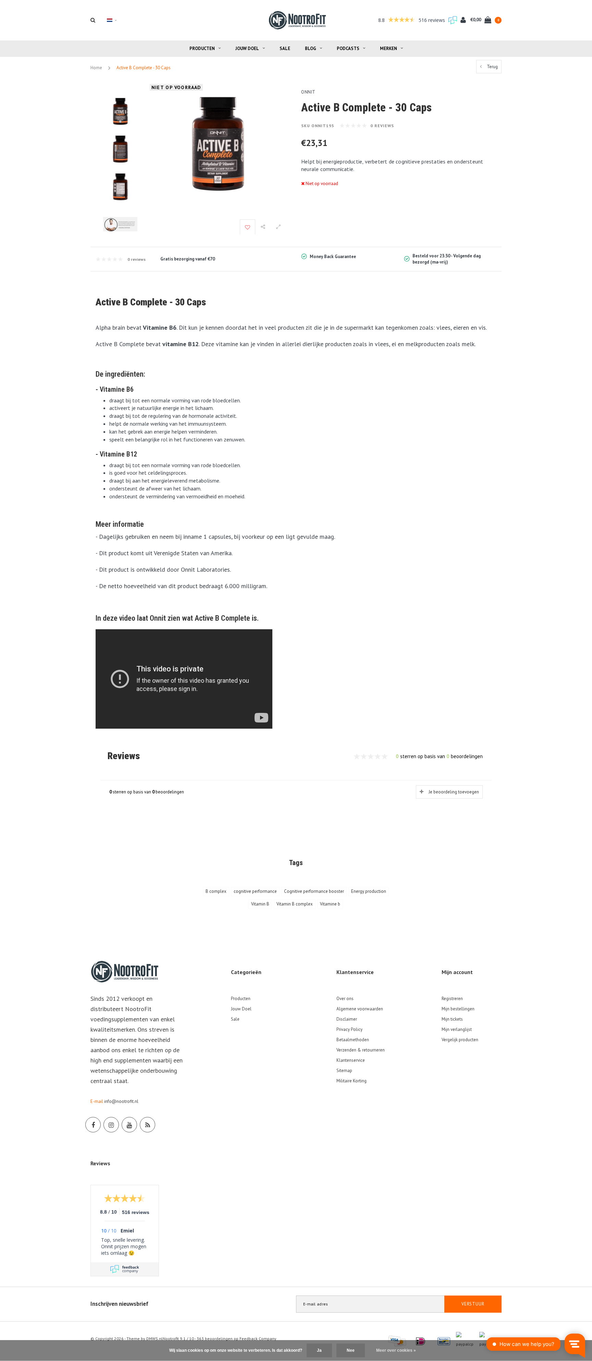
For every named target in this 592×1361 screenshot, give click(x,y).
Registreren (452, 998)
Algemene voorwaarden (359, 1009)
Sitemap (344, 1070)
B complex (216, 891)
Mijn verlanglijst (457, 1029)
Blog (310, 48)
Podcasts (348, 48)
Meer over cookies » (396, 1350)
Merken (388, 48)
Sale (285, 48)
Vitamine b (330, 904)
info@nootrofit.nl (121, 1101)
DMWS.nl (154, 1338)
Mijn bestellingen (458, 1009)
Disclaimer (346, 1019)
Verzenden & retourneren (360, 1050)
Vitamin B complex (294, 904)
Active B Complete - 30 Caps (143, 68)
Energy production (368, 891)
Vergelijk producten (460, 1040)
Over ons (345, 998)
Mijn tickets (452, 1019)
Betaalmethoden (352, 1040)
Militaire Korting (351, 1081)
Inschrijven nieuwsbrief (119, 1304)
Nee (351, 1350)
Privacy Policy (349, 1029)
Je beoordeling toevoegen (454, 792)
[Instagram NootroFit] (111, 1124)
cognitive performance (255, 891)
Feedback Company (257, 1338)
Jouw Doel (247, 48)
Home (96, 68)
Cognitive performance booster (314, 891)
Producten (202, 48)
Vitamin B (260, 904)
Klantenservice (350, 1060)
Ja (319, 1350)
